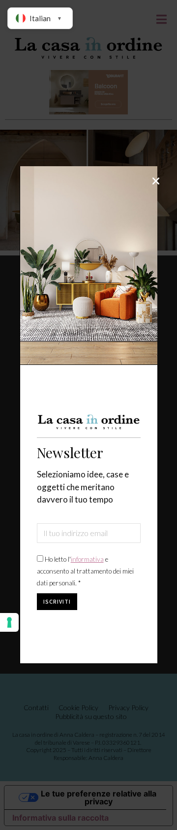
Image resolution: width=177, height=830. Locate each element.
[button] (156, 181)
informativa (87, 559)
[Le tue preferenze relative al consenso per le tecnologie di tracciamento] (9, 622)
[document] (88, 415)
